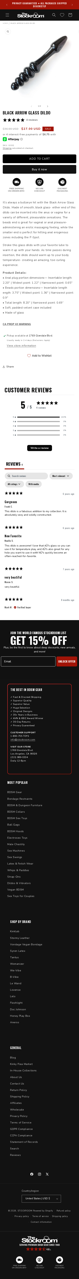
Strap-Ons (14, 877)
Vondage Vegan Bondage (26, 944)
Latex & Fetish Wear (20, 863)
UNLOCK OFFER (66, 661)
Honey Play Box (20, 1016)
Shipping (7, 148)
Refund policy (64, 1210)
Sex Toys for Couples (21, 896)
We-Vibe (15, 970)
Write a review (39, 448)
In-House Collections (23, 1070)
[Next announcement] (72, 5)
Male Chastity (16, 844)
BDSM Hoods (15, 831)
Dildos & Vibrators (19, 883)
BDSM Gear (14, 792)
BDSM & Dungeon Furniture (24, 805)
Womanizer (17, 964)
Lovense (15, 990)
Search (14, 1148)
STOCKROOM (25, 1210)
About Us (16, 1077)
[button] (7, 15)
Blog (13, 1057)
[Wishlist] (62, 15)
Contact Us (17, 1083)
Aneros (14, 1022)
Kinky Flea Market (21, 1064)
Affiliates (16, 1103)
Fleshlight (16, 1003)
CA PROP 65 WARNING (17, 324)
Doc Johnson (18, 1009)
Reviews (15, 1155)
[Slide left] (31, 106)
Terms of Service (21, 1122)
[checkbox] (34, 484)
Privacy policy (22, 1216)
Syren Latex (17, 951)
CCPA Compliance (21, 1135)
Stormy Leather (20, 938)
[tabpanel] (39, 542)
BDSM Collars (16, 812)
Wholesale (17, 1109)
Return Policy (18, 1090)
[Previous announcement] (7, 5)
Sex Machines (16, 850)
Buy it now (39, 169)
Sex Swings (14, 857)
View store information (21, 345)
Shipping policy (60, 1216)
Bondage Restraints (20, 799)
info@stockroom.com (22, 739)
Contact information (41, 1222)
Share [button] (10, 366)
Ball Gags (13, 824)
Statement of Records (24, 1142)
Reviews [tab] (14, 464)
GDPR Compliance (21, 1129)
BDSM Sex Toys (17, 818)
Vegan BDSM (15, 889)
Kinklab (14, 931)
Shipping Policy (19, 1096)
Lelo (12, 996)
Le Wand (15, 983)
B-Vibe (14, 977)
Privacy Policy (18, 1116)
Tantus (14, 957)
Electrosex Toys (17, 838)
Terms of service (40, 1216)
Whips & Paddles (18, 870)
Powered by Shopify (43, 1210)
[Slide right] (48, 106)
